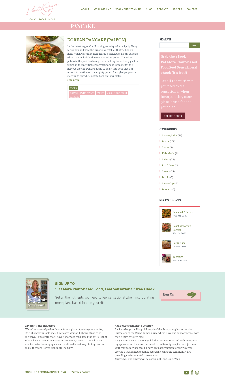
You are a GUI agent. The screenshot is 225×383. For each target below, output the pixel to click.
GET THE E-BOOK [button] (173, 115)
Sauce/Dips (168, 183)
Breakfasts (168, 165)
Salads (166, 159)
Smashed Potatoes (183, 212)
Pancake (74, 96)
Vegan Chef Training (129, 9)
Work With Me (102, 9)
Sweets (166, 171)
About (85, 9)
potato (74, 93)
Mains (73, 88)
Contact (192, 9)
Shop (149, 9)
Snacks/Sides (169, 135)
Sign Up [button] (168, 294)
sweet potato (87, 93)
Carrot (100, 93)
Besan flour (120, 93)
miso (109, 93)
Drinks (166, 177)
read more (73, 79)
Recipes (177, 9)
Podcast (162, 9)
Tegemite (178, 256)
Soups (165, 147)
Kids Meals (168, 153)
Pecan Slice (179, 242)
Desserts (167, 189)
